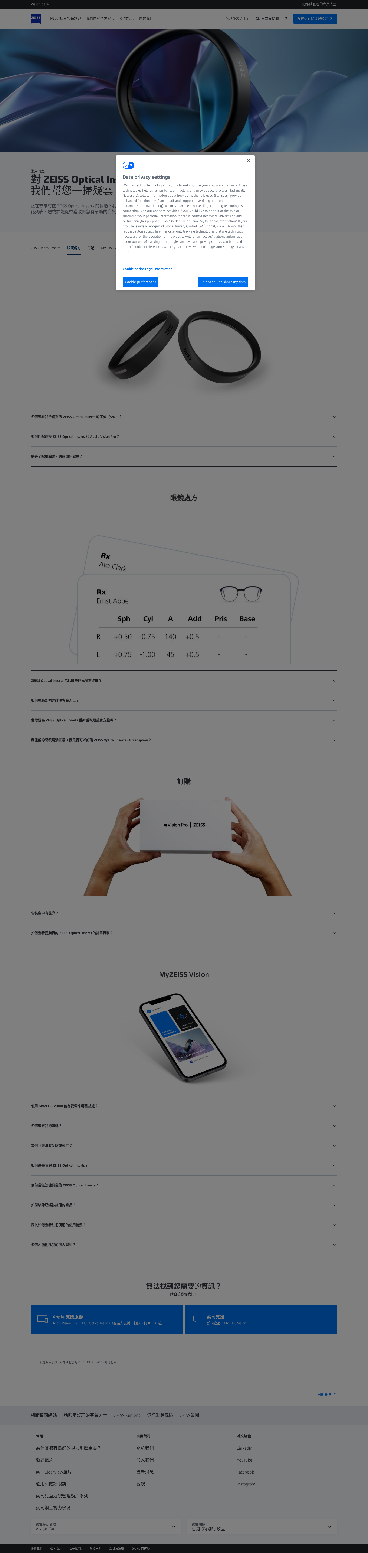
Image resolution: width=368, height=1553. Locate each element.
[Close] (248, 160)
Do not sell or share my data (223, 282)
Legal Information (158, 269)
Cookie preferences (140, 282)
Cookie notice (134, 269)
